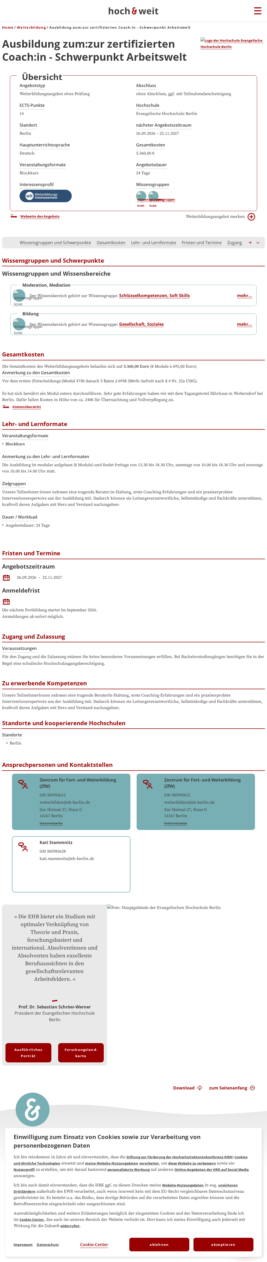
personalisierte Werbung (128, 1169)
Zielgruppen (14, 484)
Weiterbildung (31, 27)
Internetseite (51, 823)
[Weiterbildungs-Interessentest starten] (46, 196)
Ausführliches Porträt (28, 1052)
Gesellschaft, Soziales (141, 324)
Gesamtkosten (150, 145)
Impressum (23, 1244)
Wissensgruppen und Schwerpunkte (55, 242)
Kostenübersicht (27, 406)
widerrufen (70, 1225)
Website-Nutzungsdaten (183, 1185)
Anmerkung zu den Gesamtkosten (36, 372)
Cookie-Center (32, 1219)
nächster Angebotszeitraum (163, 125)
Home (8, 27)
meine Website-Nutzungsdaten (111, 1163)
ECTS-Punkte (32, 105)
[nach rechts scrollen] (250, 242)
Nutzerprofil (24, 1169)
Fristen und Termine (202, 242)
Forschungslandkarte (81, 1052)
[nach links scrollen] (9, 242)
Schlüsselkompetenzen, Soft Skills (154, 295)
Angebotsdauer (151, 165)
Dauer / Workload (19, 517)
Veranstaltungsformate (43, 165)
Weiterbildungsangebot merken (215, 216)
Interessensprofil (36, 184)
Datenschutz (48, 1244)
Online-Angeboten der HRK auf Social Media (211, 1169)
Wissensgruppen (152, 184)
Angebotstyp (32, 85)
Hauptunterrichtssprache (45, 145)
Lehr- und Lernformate (153, 242)
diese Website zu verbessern (192, 1163)
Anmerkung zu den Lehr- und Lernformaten (45, 456)
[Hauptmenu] (258, 11)
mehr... (244, 295)
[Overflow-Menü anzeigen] (258, 242)
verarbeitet (149, 1163)
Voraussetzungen (19, 648)
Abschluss (146, 85)
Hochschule (147, 105)
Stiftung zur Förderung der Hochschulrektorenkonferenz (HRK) (179, 1157)
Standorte (12, 735)
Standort (28, 125)
